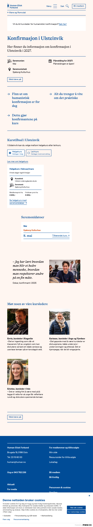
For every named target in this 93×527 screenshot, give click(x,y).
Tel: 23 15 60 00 (14, 457)
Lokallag (53, 462)
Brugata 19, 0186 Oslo (17, 452)
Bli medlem (54, 472)
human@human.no (16, 462)
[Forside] (14, 5)
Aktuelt (11, 484)
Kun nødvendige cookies (76, 512)
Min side (53, 452)
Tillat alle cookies (76, 508)
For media (12, 489)
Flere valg (6, 519)
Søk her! (63, 24)
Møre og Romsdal (16, 12)
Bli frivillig (54, 477)
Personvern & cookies (60, 487)
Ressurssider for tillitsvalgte (62, 457)
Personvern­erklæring (21, 519)
